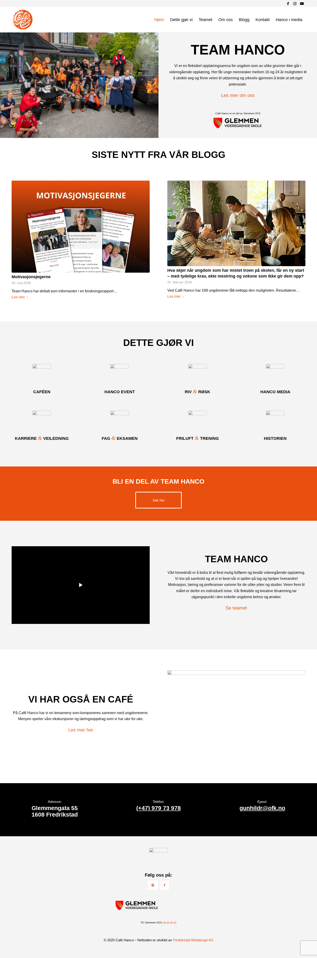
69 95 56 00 (169, 922)
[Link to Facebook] (288, 3)
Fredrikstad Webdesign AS (193, 940)
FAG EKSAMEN (120, 438)
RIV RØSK (197, 392)
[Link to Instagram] (294, 3)
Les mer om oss (238, 95)
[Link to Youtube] (301, 3)
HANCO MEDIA (275, 392)
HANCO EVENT (119, 392)
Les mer (18, 297)
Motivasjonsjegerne (31, 277)
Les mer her (80, 729)
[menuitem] (159, 19)
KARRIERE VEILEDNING (42, 438)
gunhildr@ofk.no (262, 808)
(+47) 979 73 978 (158, 808)
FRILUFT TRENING (197, 438)
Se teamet (236, 607)
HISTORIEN (275, 438)
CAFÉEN (41, 392)
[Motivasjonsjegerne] (81, 227)
